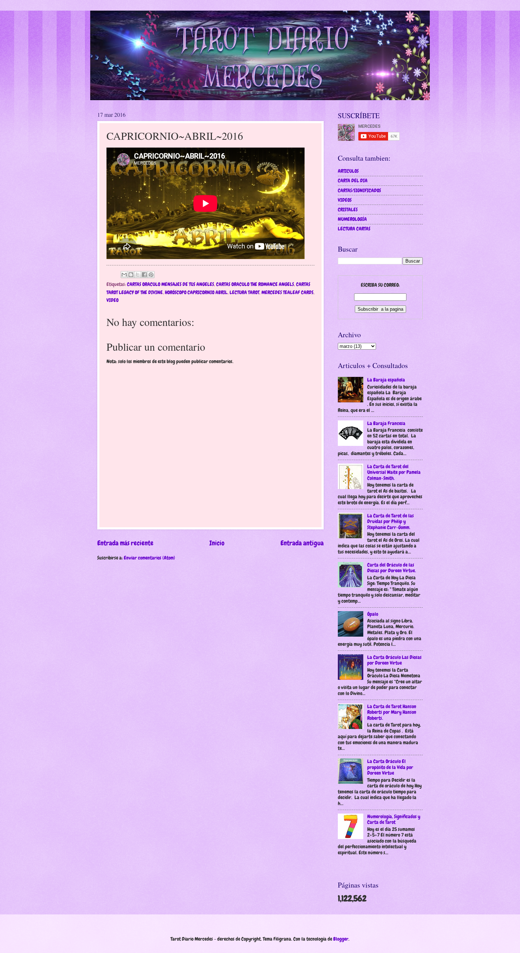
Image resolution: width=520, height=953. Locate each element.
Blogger (340, 939)
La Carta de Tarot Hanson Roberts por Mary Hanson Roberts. (391, 712)
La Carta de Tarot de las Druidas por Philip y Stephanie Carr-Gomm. (390, 521)
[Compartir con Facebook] (144, 274)
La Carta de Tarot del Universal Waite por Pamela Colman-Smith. (394, 472)
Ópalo (372, 614)
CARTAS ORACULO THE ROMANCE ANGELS (255, 284)
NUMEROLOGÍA (352, 219)
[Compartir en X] (137, 274)
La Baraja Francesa (386, 423)
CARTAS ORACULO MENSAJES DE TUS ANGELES (170, 284)
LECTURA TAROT (244, 292)
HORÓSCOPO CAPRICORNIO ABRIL (196, 292)
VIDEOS (345, 200)
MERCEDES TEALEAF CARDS (287, 292)
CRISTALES (348, 209)
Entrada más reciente (125, 543)
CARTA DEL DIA (353, 180)
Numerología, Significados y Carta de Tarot (393, 819)
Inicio (217, 543)
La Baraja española (386, 380)
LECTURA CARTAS (354, 228)
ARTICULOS (348, 171)
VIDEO (112, 300)
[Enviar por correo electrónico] (124, 274)
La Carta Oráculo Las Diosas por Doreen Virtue (394, 660)
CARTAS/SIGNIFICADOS (359, 190)
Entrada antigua (302, 543)
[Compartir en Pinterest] (151, 274)
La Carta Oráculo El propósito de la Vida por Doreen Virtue (390, 767)
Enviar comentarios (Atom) (149, 558)
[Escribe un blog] (130, 274)
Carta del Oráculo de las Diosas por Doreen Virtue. (391, 568)
